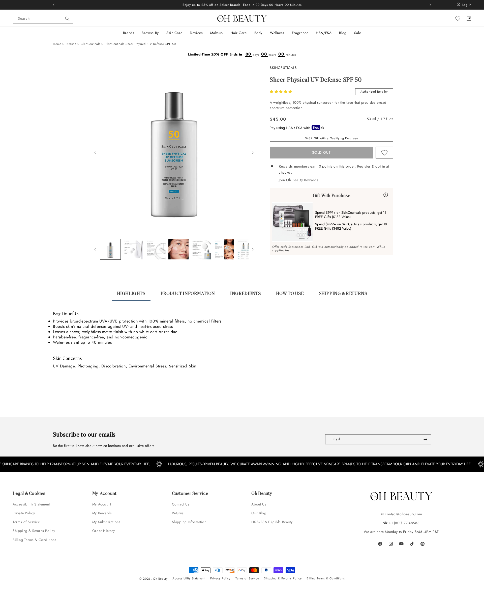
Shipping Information (189, 521)
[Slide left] (95, 152)
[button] (281, 91)
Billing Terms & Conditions (34, 539)
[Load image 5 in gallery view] (201, 249)
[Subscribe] (425, 439)
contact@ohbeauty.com (403, 514)
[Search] (67, 18)
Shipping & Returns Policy (34, 530)
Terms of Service (26, 521)
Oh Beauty (160, 578)
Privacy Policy (220, 578)
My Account (102, 504)
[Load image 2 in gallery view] (133, 249)
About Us (258, 504)
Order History (103, 530)
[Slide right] (253, 152)
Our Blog (258, 513)
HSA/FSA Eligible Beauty (271, 521)
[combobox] (43, 18)
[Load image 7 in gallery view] (246, 249)
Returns (178, 513)
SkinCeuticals (90, 43)
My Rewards (102, 513)
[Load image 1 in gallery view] (110, 249)
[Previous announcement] (53, 4)
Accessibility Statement (31, 504)
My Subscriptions (106, 521)
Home (57, 43)
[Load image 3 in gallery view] (156, 249)
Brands (71, 43)
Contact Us (181, 504)
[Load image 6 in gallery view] (224, 249)
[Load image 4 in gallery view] (178, 249)
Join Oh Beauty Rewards (298, 179)
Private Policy (24, 513)
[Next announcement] (430, 4)
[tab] (131, 295)
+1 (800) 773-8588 (404, 522)
